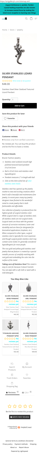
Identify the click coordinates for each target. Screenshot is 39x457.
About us (13, 447)
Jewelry (20, 30)
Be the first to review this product (19, 411)
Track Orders (12, 378)
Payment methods (21, 444)
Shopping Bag (12, 386)
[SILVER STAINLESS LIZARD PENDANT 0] (19, 50)
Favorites (27, 378)
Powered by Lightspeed (19, 451)
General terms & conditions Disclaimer (20, 441)
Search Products (12, 368)
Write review (17, 81)
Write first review (20, 417)
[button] (4, 18)
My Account (27, 367)
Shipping (33, 444)
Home (4, 30)
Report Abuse (24, 447)
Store (12, 30)
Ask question (26, 81)
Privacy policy (7, 444)
